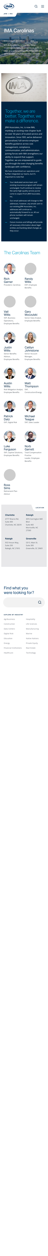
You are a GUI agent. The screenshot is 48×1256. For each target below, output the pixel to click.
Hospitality (30, 619)
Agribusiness (9, 619)
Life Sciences (31, 624)
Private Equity (32, 643)
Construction (9, 624)
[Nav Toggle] (42, 6)
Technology (31, 653)
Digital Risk (8, 633)
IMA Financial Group (9, 6)
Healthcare (8, 653)
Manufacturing (32, 629)
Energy (7, 643)
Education (8, 638)
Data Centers (9, 629)
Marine (29, 633)
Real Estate (30, 648)
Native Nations (32, 638)
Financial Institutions (13, 648)
